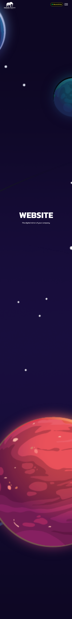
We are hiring (57, 4)
